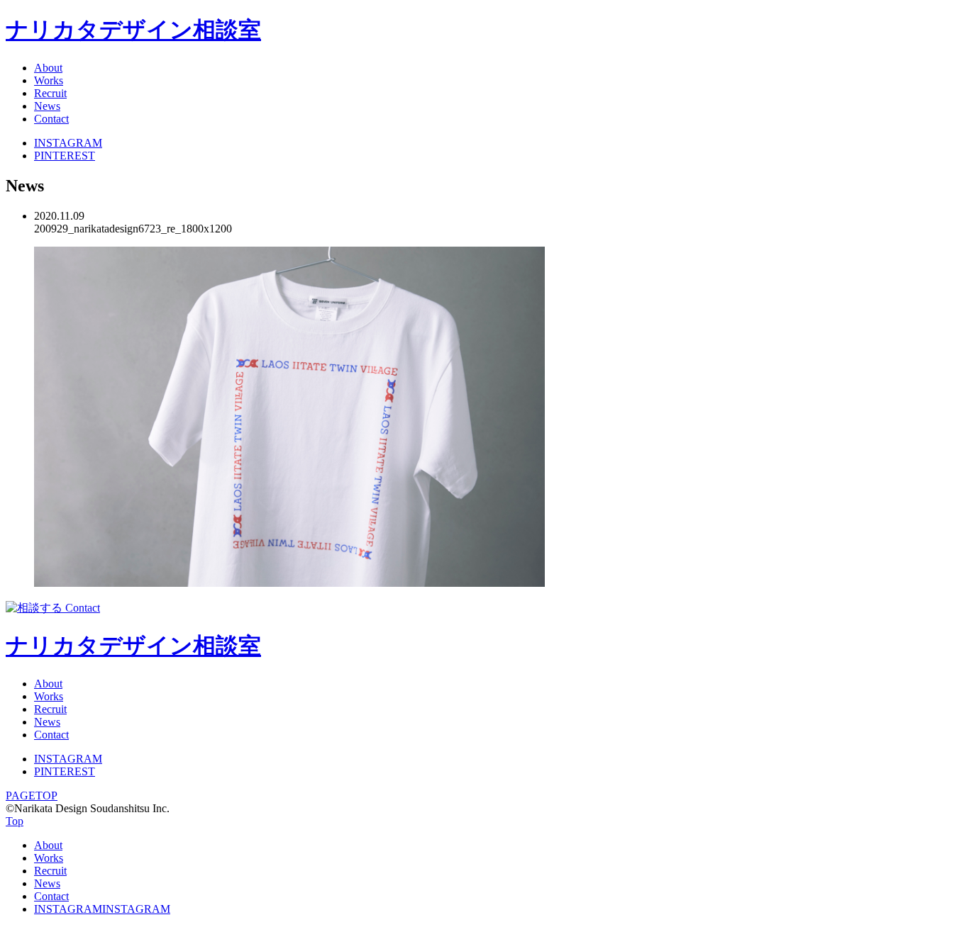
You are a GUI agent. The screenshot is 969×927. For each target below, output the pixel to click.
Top (14, 821)
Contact (51, 119)
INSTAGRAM (68, 143)
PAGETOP (31, 796)
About (48, 68)
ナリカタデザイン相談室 (133, 30)
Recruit (50, 93)
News (47, 106)
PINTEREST (64, 156)
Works (48, 80)
